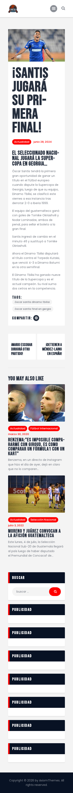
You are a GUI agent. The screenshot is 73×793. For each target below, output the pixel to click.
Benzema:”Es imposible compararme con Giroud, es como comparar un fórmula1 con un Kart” (36, 447)
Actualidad (21, 142)
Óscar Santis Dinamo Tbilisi (32, 302)
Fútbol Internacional (44, 428)
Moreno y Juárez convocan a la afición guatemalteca (34, 533)
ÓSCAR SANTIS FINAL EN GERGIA (33, 309)
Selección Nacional (43, 520)
